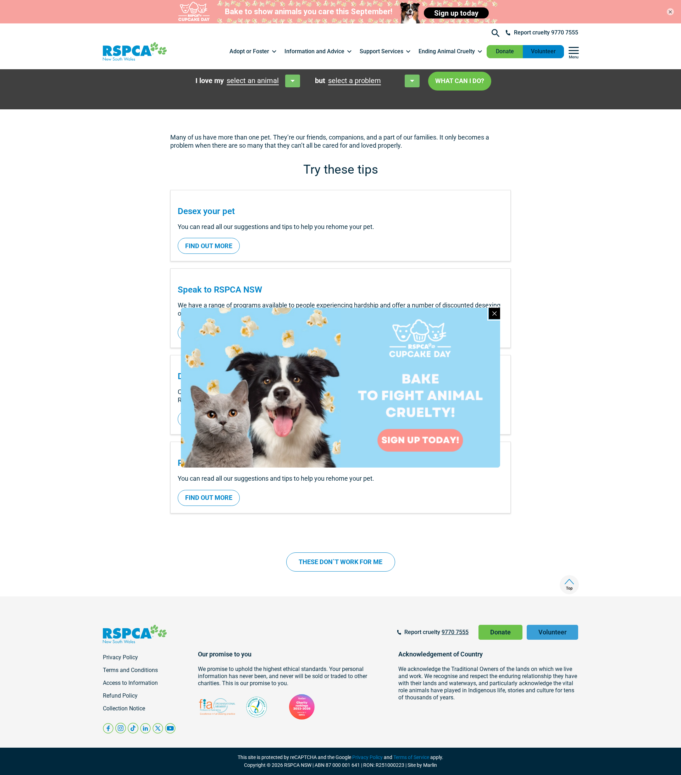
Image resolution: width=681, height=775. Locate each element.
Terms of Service (411, 757)
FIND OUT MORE (208, 246)
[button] (253, 51)
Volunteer (543, 51)
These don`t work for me (340, 562)
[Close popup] (494, 313)
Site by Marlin (422, 765)
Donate (505, 51)
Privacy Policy (367, 757)
